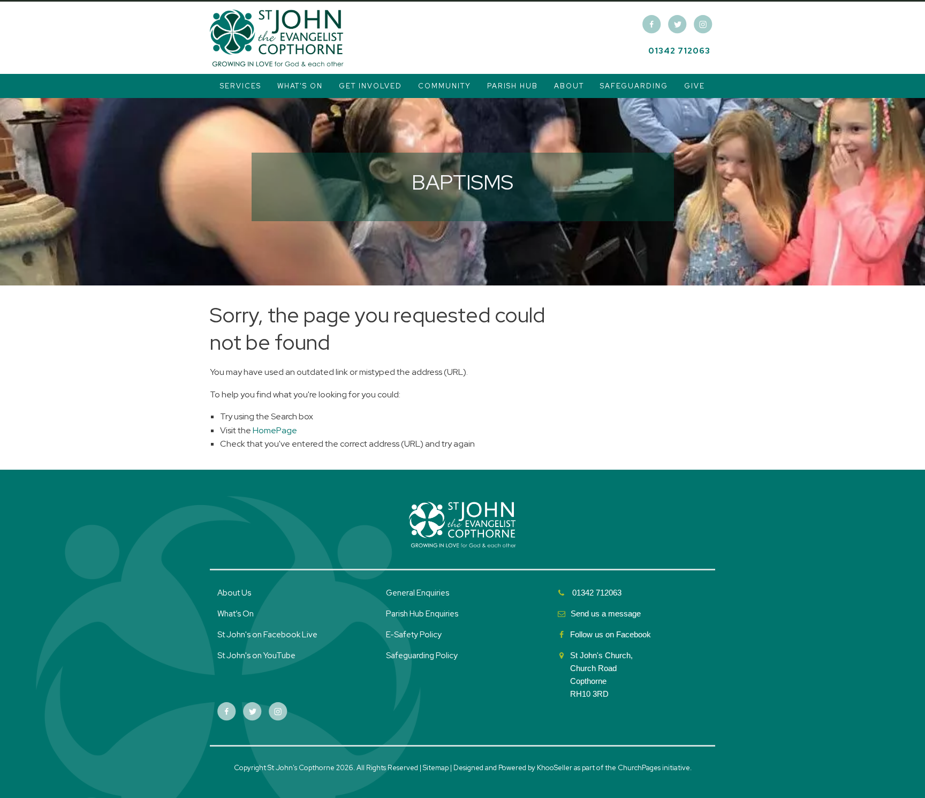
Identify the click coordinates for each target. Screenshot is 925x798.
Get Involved (370, 86)
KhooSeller (554, 767)
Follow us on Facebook (611, 634)
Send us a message (606, 613)
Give (694, 86)
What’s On (235, 613)
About (569, 86)
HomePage (275, 430)
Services (240, 86)
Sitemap (436, 767)
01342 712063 (679, 51)
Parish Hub (512, 86)
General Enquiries (417, 593)
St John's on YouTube (256, 655)
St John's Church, (601, 655)
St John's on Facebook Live (267, 634)
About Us (234, 593)
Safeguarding (634, 86)
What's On (300, 86)
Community (444, 86)
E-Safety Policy (414, 634)
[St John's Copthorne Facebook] (651, 24)
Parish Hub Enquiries (423, 613)
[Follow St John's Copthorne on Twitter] (677, 24)
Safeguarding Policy (422, 655)
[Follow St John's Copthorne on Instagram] (703, 24)
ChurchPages (639, 767)
